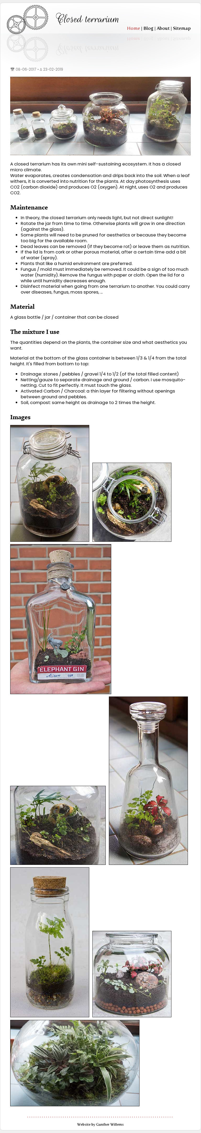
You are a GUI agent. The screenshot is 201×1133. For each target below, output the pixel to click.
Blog (148, 28)
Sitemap (182, 28)
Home (133, 28)
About (163, 28)
